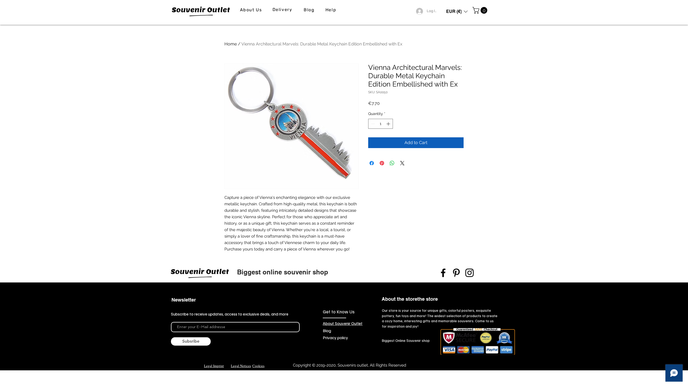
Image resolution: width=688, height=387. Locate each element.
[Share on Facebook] (371, 163)
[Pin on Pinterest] (382, 163)
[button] (457, 11)
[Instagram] (469, 272)
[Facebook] (443, 272)
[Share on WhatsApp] (392, 163)
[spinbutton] (380, 123)
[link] (480, 10)
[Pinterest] (456, 272)
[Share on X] (402, 163)
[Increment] (388, 123)
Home (230, 43)
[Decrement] (372, 123)
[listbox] (457, 11)
